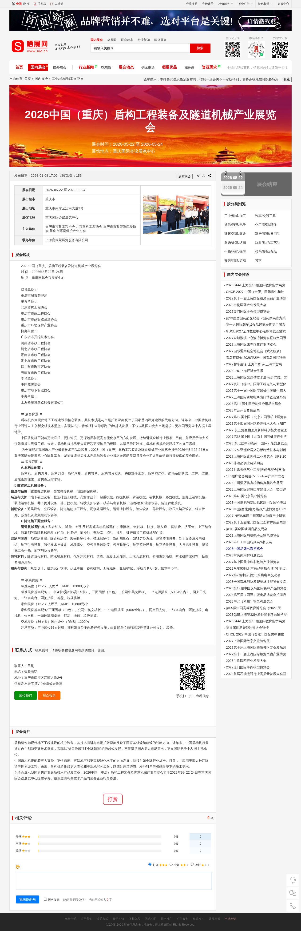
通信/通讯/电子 (235, 225)
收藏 (287, 79)
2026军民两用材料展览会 (244, 555)
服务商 (189, 67)
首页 (19, 67)
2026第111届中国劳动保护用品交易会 (253, 404)
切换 (26, 3)
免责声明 (70, 918)
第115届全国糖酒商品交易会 (246, 529)
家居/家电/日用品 (267, 234)
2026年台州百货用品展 (243, 410)
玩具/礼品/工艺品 (267, 242)
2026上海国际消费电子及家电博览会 (253, 535)
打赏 (113, 799)
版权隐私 (134, 918)
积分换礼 (198, 918)
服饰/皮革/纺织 (235, 242)
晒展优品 (169, 67)
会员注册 (191, 3)
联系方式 (102, 918)
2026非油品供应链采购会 (244, 463)
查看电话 (30, 672)
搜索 (200, 48)
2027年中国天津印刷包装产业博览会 (253, 562)
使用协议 (118, 918)
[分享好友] (209, 175)
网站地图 (150, 918)
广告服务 (182, 918)
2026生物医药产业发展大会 (246, 305)
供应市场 (147, 67)
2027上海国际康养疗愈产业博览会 (251, 344)
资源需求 (209, 67)
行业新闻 (144, 40)
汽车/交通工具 (265, 216)
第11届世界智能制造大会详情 (247, 628)
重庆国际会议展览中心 (61, 217)
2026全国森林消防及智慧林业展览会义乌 (256, 581)
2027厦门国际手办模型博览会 (248, 311)
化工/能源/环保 (266, 225)
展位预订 (25, 695)
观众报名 (49, 695)
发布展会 (184, 176)
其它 (258, 260)
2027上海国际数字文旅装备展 (248, 641)
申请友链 (230, 918)
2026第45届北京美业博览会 (246, 496)
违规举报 (214, 918)
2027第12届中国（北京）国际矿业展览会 (256, 417)
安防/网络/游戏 (235, 260)
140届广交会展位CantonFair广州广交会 (255, 476)
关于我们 (86, 918)
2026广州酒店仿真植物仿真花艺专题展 (254, 483)
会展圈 (111, 40)
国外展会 (160, 40)
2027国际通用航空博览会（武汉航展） (254, 351)
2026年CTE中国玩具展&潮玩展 (249, 542)
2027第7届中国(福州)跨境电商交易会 (253, 575)
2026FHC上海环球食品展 (244, 371)
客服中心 (283, 3)
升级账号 (208, 3)
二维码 (59, 3)
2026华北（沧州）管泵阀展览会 (249, 601)
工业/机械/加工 (62, 78)
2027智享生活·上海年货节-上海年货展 (254, 364)
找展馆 (106, 67)
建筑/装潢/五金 (235, 234)
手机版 (42, 3)
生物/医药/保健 (235, 251)
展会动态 (127, 40)
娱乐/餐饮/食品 (266, 251)
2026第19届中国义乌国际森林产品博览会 (256, 588)
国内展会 (97, 40)
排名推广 (166, 918)
